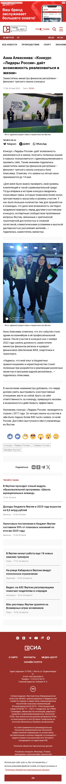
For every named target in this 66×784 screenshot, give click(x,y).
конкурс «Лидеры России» (17, 445)
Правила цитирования (43, 722)
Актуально (11, 595)
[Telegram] (43, 467)
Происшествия (30, 45)
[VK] (18, 638)
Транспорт (10, 578)
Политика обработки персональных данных (33, 746)
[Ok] (24, 638)
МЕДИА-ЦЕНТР (49, 657)
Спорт (47, 45)
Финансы (7, 514)
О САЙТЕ (13, 657)
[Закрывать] (63, 758)
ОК (33, 778)
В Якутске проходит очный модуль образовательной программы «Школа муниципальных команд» (26, 489)
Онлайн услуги (33, 662)
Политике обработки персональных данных (27, 769)
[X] (48, 467)
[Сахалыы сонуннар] (42, 29)
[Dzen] (24, 143)
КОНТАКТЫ (29, 657)
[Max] (48, 638)
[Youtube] (36, 638)
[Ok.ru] (38, 467)
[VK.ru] (34, 467)
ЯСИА (31, 88)
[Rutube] (42, 638)
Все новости (9, 45)
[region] (33, 770)
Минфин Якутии (12, 450)
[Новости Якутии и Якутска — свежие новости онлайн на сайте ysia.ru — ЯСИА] (14, 29)
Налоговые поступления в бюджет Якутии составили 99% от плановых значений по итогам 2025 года (29, 527)
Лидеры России (41, 445)
